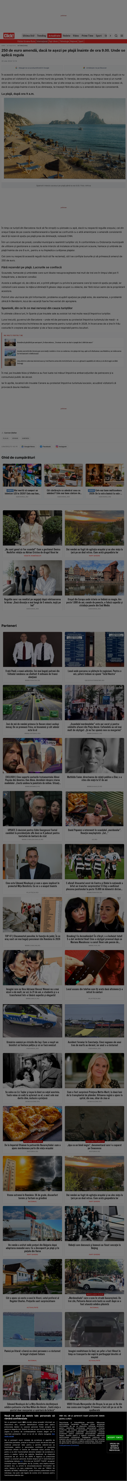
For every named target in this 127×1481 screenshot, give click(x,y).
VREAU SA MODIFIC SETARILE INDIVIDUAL (114, 1447)
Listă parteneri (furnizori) (69, 1445)
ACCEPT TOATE (115, 1437)
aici (21, 1461)
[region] (63, 1446)
